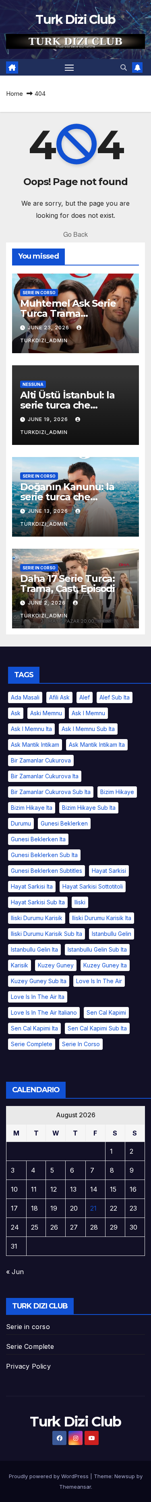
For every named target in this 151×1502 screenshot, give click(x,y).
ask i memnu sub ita (88, 728)
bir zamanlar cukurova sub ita (51, 791)
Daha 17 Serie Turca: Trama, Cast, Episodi (67, 583)
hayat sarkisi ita (32, 886)
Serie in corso (28, 1327)
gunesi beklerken (64, 823)
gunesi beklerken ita (38, 839)
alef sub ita (114, 697)
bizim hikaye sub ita (89, 807)
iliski (79, 902)
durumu (21, 823)
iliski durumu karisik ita (101, 917)
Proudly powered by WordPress (49, 1476)
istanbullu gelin (111, 933)
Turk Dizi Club (75, 19)
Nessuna (33, 384)
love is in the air (99, 980)
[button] (123, 67)
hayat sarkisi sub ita (38, 902)
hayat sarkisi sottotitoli (92, 886)
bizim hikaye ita (31, 807)
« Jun (15, 1272)
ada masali (25, 697)
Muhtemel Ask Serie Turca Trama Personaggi (68, 313)
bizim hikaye (117, 791)
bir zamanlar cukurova (41, 760)
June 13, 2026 (49, 511)
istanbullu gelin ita (34, 949)
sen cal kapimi (106, 1012)
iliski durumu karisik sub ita (46, 933)
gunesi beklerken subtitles (46, 870)
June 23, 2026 (49, 327)
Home (14, 93)
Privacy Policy (28, 1366)
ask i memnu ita (31, 728)
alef (84, 697)
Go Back (75, 234)
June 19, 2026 (49, 419)
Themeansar (75, 1486)
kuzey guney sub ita (38, 980)
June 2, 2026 (47, 603)
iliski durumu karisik (36, 917)
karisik (19, 965)
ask (16, 713)
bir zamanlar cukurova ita (45, 776)
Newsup (124, 1476)
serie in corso (39, 292)
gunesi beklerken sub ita (44, 854)
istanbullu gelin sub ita (97, 949)
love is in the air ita (37, 996)
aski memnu (46, 713)
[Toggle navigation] (69, 67)
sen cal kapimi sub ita (97, 1028)
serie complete (31, 1044)
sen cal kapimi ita (34, 1028)
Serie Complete (30, 1346)
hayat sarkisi (109, 870)
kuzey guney (56, 965)
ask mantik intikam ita (97, 744)
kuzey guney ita (105, 965)
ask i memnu (88, 713)
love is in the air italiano (44, 1012)
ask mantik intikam (35, 744)
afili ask (59, 697)
